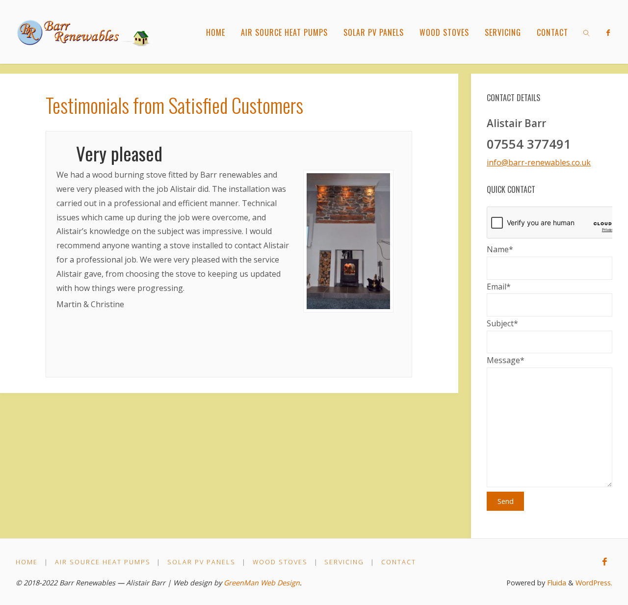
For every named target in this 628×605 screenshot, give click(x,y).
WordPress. (594, 582)
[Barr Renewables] (86, 31)
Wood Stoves (280, 561)
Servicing (344, 561)
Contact (398, 561)
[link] (586, 32)
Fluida (555, 582)
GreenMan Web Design (262, 582)
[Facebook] (608, 32)
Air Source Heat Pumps (103, 561)
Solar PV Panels (201, 561)
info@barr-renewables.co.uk (539, 162)
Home (27, 561)
